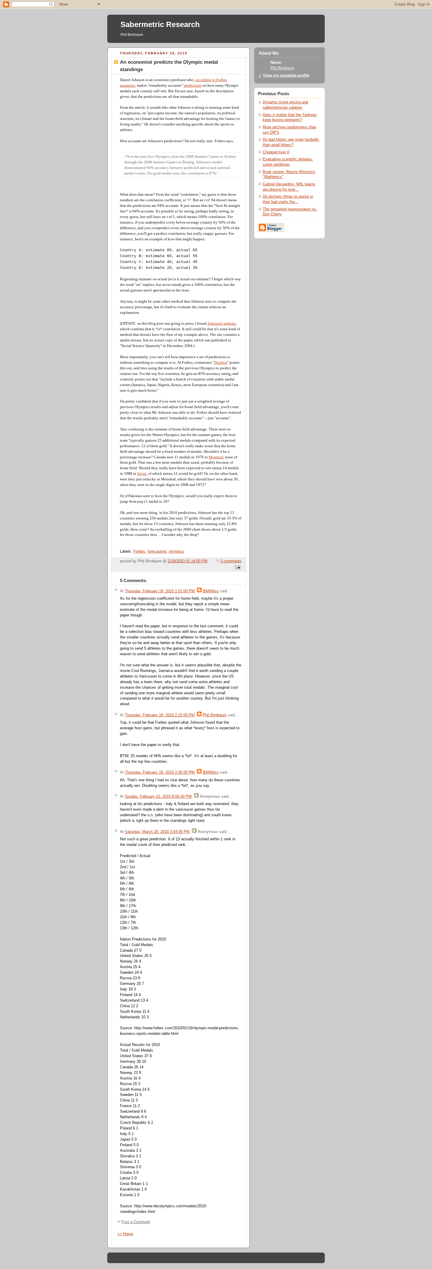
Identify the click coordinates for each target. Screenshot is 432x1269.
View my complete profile (286, 75)
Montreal (216, 457)
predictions (193, 85)
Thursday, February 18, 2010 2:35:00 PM (160, 772)
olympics (176, 551)
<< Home (125, 1234)
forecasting (157, 551)
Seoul (141, 474)
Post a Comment (135, 1222)
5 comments (231, 561)
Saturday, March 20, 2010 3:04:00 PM (157, 832)
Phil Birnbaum (215, 715)
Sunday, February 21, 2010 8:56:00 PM (158, 796)
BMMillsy (211, 591)
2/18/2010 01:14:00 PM (187, 561)
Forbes (139, 551)
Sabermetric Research (160, 24)
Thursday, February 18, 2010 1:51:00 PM (160, 591)
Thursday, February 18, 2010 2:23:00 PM (160, 715)
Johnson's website (221, 323)
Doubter (220, 363)
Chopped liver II (276, 152)
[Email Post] (237, 568)
